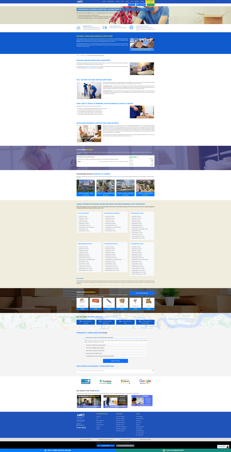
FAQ (97, 418)
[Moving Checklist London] (89, 401)
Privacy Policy (132, 442)
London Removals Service (85, 439)
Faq (132, 1)
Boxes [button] (127, 1)
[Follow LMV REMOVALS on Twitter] (79, 427)
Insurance (98, 426)
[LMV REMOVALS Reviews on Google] (145, 381)
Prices (117, 1)
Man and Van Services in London (106, 439)
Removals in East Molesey (121, 426)
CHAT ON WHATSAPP (175, 450)
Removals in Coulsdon (120, 418)
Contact (143, 1)
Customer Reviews (100, 420)
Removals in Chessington (121, 428)
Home (104, 1)
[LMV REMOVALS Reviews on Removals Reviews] (85, 381)
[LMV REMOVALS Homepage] (80, 1)
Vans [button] (122, 1)
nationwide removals (116, 176)
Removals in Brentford (120, 422)
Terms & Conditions (100, 424)
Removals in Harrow (120, 424)
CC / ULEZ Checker (140, 432)
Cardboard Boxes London (125, 439)
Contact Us (98, 416)
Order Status (138, 420)
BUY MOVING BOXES (142, 293)
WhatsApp (151, 4)
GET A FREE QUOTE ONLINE (59, 450)
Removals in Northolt (120, 420)
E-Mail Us (79, 423)
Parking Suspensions (140, 430)
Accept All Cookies (106, 445)
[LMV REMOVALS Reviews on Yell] (125, 381)
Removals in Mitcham (120, 430)
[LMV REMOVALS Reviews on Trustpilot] (105, 381)
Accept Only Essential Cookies (125, 445)
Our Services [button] (110, 1)
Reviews (137, 1)
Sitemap (97, 428)
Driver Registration (139, 434)
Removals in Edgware (120, 416)
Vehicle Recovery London (145, 439)
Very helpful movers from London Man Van (86, 156)
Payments (138, 424)
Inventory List (138, 422)
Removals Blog (139, 428)
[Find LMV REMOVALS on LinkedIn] (85, 427)
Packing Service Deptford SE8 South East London (95, 55)
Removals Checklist (140, 426)
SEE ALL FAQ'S (115, 361)
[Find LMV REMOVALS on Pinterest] (83, 427)
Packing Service (83, 55)
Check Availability (139, 416)
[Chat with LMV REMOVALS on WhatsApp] (164, 450)
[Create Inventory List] (115, 401)
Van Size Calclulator (140, 418)
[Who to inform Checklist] (141, 400)
